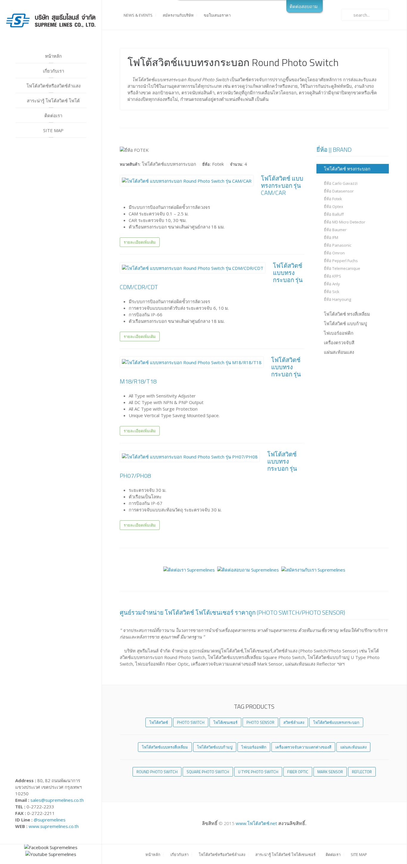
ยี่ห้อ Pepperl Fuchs (341, 260)
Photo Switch (190, 722)
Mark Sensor (330, 772)
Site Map (52, 130)
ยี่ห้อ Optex (333, 206)
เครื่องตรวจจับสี (339, 342)
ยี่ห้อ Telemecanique (342, 268)
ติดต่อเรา (52, 115)
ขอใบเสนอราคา (217, 15)
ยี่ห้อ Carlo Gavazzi (341, 183)
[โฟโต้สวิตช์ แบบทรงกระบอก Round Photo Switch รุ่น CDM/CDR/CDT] (192, 267)
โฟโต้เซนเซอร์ (225, 722)
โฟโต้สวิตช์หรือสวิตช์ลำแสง (52, 86)
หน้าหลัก (53, 56)
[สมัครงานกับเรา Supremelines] (313, 569)
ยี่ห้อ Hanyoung (337, 299)
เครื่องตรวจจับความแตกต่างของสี (303, 747)
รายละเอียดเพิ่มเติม (140, 242)
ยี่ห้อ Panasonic (337, 245)
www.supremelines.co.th (54, 826)
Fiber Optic (297, 772)
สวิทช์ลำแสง (293, 722)
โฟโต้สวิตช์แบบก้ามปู (214, 747)
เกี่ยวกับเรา (53, 71)
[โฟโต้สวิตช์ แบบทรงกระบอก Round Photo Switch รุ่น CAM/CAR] (186, 180)
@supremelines (50, 820)
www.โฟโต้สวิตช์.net (255, 823)
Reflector (362, 772)
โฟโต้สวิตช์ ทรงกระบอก (347, 169)
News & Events (138, 15)
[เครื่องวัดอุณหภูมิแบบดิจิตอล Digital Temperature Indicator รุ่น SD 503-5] (190, 456)
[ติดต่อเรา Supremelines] (189, 569)
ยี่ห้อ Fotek (333, 198)
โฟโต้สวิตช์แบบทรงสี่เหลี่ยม (165, 747)
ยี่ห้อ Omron (334, 253)
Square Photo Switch (208, 772)
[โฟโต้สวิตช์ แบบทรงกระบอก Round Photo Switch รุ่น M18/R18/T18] (192, 362)
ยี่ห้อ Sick (331, 291)
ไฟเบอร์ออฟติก (338, 333)
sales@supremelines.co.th (57, 800)
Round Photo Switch (157, 772)
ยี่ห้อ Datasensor (339, 191)
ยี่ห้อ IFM (331, 237)
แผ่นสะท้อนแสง (339, 352)
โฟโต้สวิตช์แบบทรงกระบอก (336, 722)
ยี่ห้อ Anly (332, 284)
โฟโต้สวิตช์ (158, 722)
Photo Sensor (260, 722)
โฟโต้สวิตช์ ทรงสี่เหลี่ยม (347, 314)
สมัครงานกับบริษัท (178, 15)
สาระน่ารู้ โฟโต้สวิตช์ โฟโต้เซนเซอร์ (53, 103)
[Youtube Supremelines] (50, 854)
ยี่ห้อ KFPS (332, 276)
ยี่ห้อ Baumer (335, 229)
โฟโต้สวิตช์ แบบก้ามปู (345, 323)
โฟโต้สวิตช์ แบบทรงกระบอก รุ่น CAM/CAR (282, 185)
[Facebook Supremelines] (50, 847)
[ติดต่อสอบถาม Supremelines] (248, 569)
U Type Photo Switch (258, 772)
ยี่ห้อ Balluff (334, 214)
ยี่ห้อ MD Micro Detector (344, 222)
